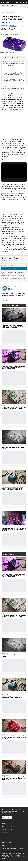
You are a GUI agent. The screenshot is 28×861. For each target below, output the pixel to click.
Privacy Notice (20, 273)
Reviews (11, 25)
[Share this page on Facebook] (2, 29)
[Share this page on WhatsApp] (7, 29)
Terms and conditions (7, 829)
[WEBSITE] (12, 289)
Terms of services (18, 272)
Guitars (3, 12)
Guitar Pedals (10, 12)
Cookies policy (5, 836)
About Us (4, 823)
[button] (2, 2)
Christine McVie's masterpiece (14, 5)
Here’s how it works (14, 34)
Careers (3, 845)
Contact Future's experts (7, 826)
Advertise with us (6, 839)
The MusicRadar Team (21, 25)
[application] (14, 171)
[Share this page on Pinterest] (9, 29)
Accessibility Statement (7, 842)
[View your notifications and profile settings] (17, 2)
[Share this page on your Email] (14, 29)
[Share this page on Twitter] (5, 29)
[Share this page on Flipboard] (12, 29)
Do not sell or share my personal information (12, 848)
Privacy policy (5, 832)
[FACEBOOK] (9, 289)
